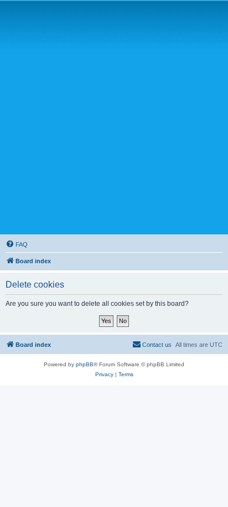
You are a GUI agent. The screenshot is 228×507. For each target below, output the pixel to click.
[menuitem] (17, 244)
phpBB (85, 364)
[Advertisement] (114, 117)
